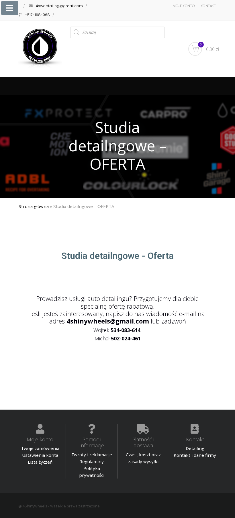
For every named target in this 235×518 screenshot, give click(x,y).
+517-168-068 (37, 14)
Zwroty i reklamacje (91, 454)
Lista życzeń (40, 462)
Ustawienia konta (40, 455)
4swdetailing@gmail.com (59, 5)
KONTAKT (208, 5)
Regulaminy (91, 461)
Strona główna (34, 206)
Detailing (195, 448)
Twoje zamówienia (40, 448)
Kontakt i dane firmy (195, 455)
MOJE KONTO (184, 5)
